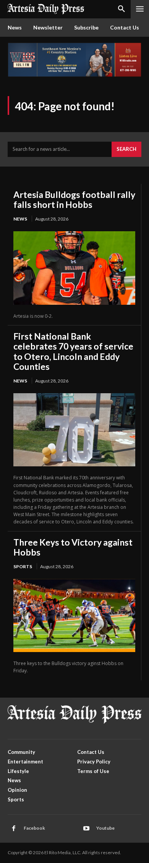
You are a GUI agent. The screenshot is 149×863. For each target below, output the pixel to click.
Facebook (34, 828)
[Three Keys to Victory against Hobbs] (74, 615)
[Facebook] (14, 828)
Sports (22, 566)
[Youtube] (86, 828)
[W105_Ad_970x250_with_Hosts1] (74, 75)
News (20, 219)
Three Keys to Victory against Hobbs (73, 547)
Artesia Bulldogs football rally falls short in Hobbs (74, 199)
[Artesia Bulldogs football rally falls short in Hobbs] (74, 267)
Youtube (105, 828)
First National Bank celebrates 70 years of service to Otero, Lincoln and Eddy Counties (73, 351)
